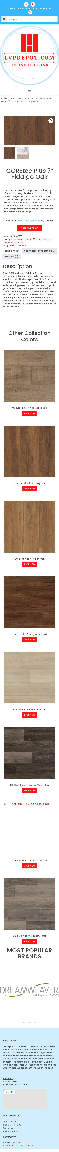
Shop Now (29, 413)
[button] (29, 91)
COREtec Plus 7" (26, 239)
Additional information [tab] (39, 251)
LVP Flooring (16, 98)
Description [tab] (12, 251)
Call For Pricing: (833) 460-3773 (29, 8)
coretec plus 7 (17, 245)
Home (4, 98)
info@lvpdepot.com (22, 1145)
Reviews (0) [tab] (11, 256)
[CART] (30, 12)
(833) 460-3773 (20, 1142)
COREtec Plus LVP (34, 98)
